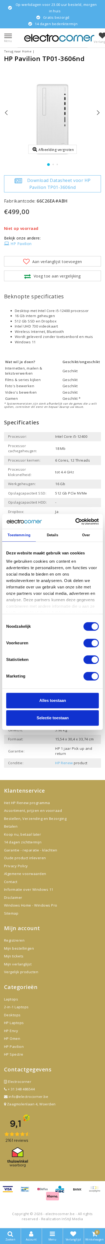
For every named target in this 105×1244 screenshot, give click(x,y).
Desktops (12, 1015)
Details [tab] (52, 535)
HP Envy (11, 1030)
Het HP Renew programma (27, 802)
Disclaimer (13, 897)
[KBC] (61, 1191)
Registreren (14, 940)
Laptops (11, 999)
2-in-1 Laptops (16, 1007)
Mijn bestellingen (19, 948)
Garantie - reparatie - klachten (30, 850)
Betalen (11, 826)
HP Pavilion (21, 243)
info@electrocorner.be (28, 1096)
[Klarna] (52, 1198)
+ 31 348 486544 (21, 1089)
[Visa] (9, 1191)
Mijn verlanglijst (18, 964)
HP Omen (12, 1038)
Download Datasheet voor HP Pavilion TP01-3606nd (58, 183)
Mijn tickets (14, 956)
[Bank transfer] (79, 1191)
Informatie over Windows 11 (28, 889)
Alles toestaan (52, 700)
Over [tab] (86, 535)
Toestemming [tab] (19, 535)
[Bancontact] (27, 1191)
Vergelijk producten (21, 971)
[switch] (91, 643)
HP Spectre (13, 1054)
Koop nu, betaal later (22, 834)
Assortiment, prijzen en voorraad (33, 810)
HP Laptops (14, 1022)
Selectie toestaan (53, 718)
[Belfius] (44, 1191)
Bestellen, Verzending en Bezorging (35, 818)
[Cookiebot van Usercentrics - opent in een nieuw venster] (75, 521)
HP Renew (64, 762)
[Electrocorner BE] (59, 37)
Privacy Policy (16, 865)
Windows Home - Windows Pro (30, 905)
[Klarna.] (96, 1191)
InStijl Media (72, 1218)
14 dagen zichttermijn (22, 842)
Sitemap (11, 913)
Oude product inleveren (25, 857)
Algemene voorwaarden (25, 873)
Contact (10, 881)
